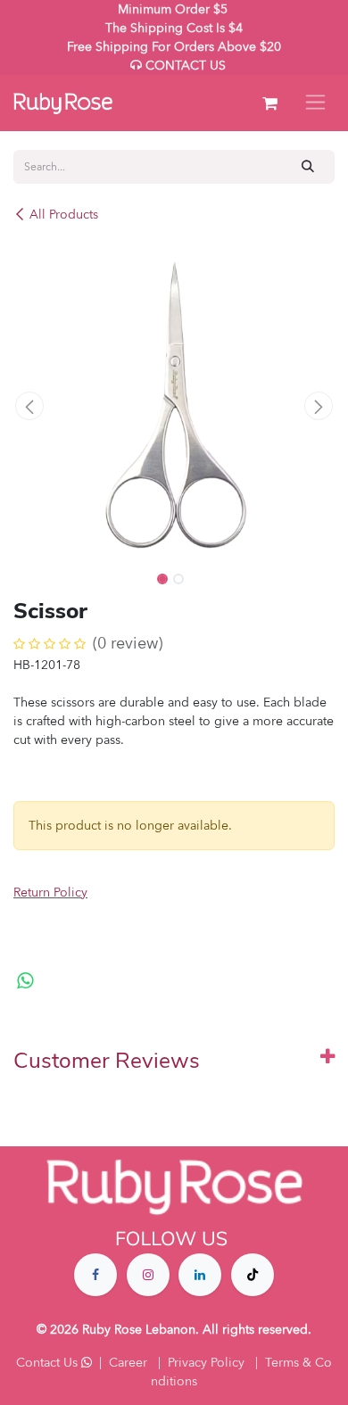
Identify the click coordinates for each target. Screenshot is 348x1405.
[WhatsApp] (25, 981)
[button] (29, 406)
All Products (63, 214)
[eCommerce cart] (269, 103)
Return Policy (50, 892)
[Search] (308, 166)
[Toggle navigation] (315, 103)
